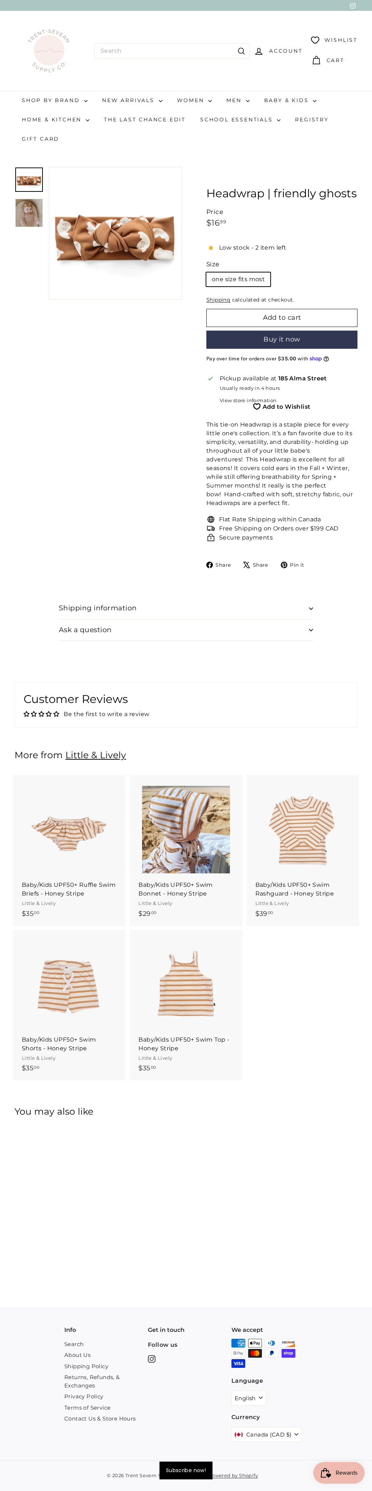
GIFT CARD (40, 139)
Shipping (218, 300)
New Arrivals (129, 100)
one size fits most (238, 279)
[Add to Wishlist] (121, 810)
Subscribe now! (186, 1470)
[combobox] (172, 50)
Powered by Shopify (233, 1475)
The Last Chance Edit (145, 119)
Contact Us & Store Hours (100, 1418)
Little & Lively (95, 754)
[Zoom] (115, 233)
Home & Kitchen (53, 119)
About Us (77, 1354)
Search (74, 1344)
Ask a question (85, 630)
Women (192, 100)
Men (235, 100)
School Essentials (237, 119)
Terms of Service (87, 1407)
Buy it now (281, 339)
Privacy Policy (84, 1396)
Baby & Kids (287, 100)
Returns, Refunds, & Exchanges (92, 1381)
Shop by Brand (52, 100)
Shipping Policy (86, 1366)
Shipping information (98, 608)
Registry (311, 119)
